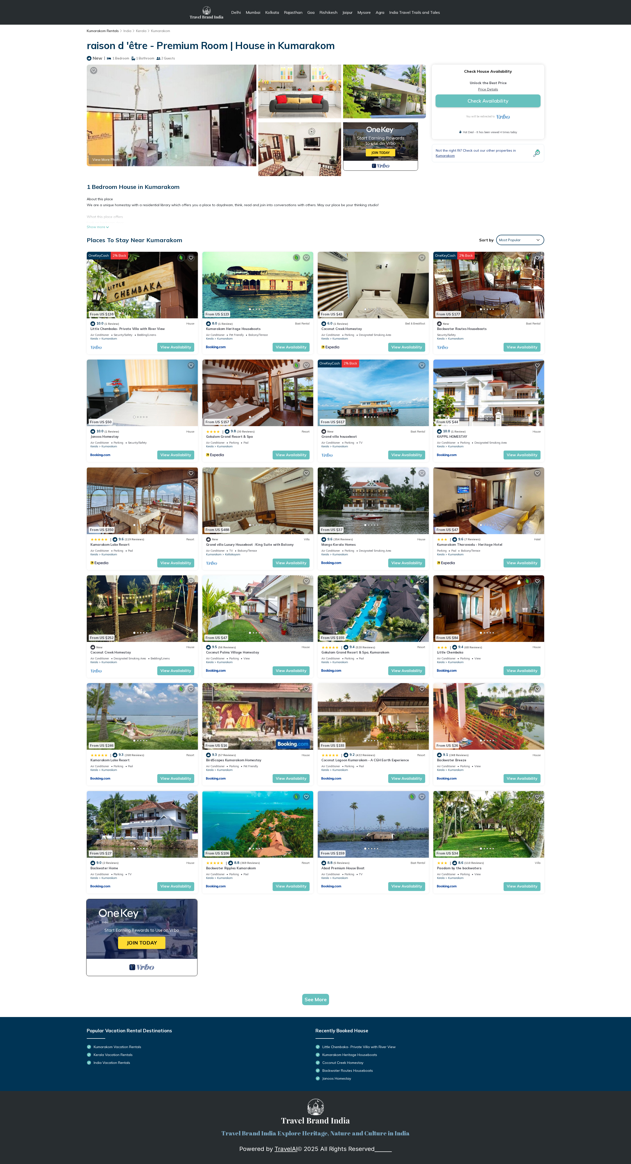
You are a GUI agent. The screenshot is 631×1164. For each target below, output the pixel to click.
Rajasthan (293, 12)
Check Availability (488, 101)
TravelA (285, 1148)
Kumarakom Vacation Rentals (117, 1047)
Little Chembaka (450, 652)
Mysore (364, 12)
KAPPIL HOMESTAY (452, 436)
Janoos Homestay (104, 436)
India (127, 31)
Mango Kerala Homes (338, 544)
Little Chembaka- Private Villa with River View (127, 329)
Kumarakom (160, 31)
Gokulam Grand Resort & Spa (229, 436)
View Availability (175, 347)
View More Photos (107, 159)
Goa (311, 12)
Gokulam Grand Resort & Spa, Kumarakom (355, 652)
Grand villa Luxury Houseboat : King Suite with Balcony (250, 544)
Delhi (236, 12)
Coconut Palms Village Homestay (232, 652)
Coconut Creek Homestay (341, 329)
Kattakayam (232, 554)
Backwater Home (104, 868)
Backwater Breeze (451, 760)
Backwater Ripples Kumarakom (231, 868)
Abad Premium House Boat (343, 868)
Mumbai (253, 12)
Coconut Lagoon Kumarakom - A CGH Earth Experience (365, 760)
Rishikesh (328, 12)
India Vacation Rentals (112, 1062)
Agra (380, 12)
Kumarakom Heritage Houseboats (233, 329)
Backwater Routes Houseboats (462, 329)
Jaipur (347, 12)
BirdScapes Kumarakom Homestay (233, 760)
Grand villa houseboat (339, 436)
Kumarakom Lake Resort (110, 544)
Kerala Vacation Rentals (113, 1055)
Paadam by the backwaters (459, 868)
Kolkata (272, 12)
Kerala (141, 31)
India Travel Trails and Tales (414, 12)
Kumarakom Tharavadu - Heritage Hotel (470, 544)
